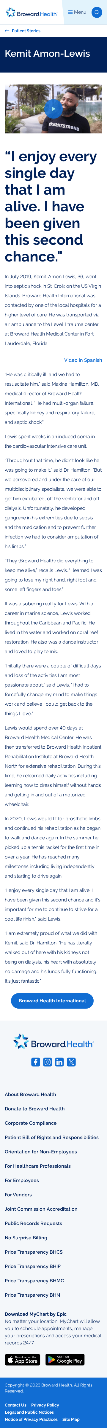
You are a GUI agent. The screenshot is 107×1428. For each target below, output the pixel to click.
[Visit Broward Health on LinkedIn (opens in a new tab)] (59, 1062)
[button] (97, 12)
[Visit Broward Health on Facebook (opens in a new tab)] (35, 1062)
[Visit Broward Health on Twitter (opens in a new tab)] (71, 1062)
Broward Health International (52, 1001)
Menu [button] (80, 12)
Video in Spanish (83, 360)
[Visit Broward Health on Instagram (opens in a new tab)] (47, 1062)
